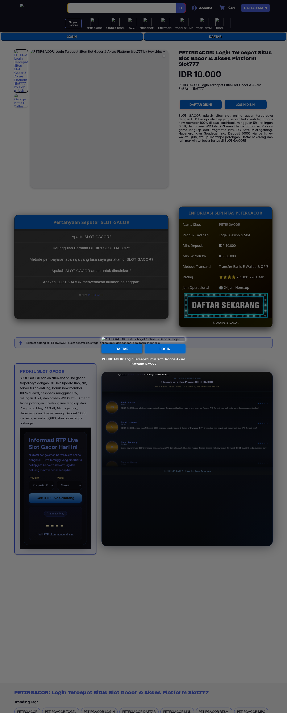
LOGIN (165, 349)
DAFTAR (122, 349)
